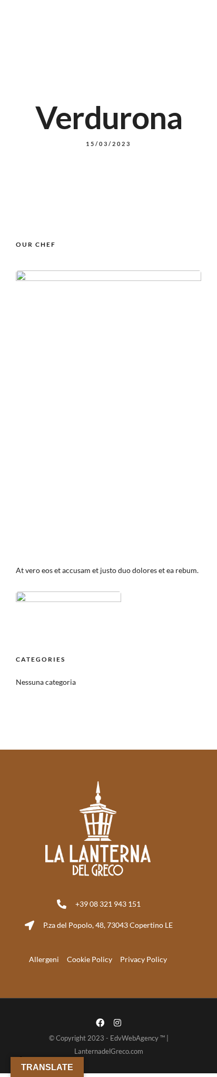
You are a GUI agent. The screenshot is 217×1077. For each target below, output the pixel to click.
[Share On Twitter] (46, 1035)
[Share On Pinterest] (60, 1035)
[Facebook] (100, 1022)
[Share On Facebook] (31, 1035)
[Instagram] (117, 1022)
